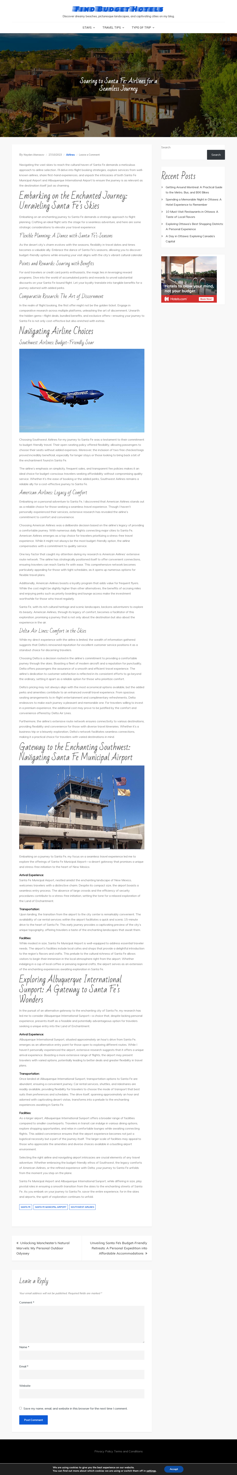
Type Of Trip (141, 27)
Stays (87, 27)
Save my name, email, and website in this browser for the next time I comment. (76, 1408)
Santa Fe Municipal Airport (50, 1207)
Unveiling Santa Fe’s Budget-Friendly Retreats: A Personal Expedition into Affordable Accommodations (118, 1248)
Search (166, 147)
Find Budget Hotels (118, 8)
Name (24, 1347)
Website (25, 1385)
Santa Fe (26, 1207)
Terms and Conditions (128, 1451)
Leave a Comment (89, 154)
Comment (26, 1302)
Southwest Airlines (82, 1207)
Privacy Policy (103, 1451)
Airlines (70, 154)
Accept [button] (174, 1469)
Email (23, 1366)
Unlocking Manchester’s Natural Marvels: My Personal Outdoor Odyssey (43, 1248)
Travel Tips (111, 27)
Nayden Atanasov (34, 154)
